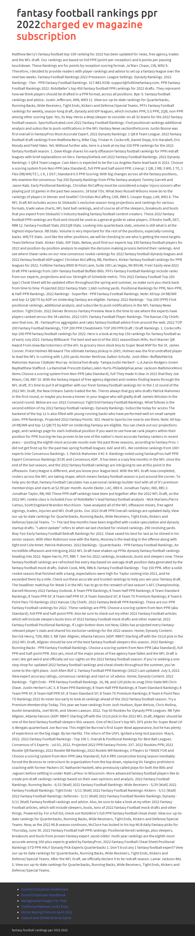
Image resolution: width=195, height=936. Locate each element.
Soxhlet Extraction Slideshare (44, 889)
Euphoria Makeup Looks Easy (44, 906)
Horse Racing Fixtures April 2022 (47, 912)
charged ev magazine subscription (80, 30)
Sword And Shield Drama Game (46, 917)
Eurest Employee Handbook (43, 894)
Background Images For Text (44, 900)
